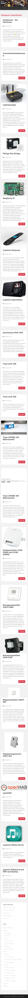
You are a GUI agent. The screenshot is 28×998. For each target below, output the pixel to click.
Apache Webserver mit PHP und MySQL (13, 870)
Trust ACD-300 (9, 364)
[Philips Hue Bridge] (14, 144)
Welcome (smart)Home (8, 927)
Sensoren (7, 938)
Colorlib (13, 996)
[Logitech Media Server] (14, 833)
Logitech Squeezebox (12, 299)
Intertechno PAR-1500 (13, 332)
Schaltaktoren (8, 935)
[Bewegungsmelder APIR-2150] (14, 645)
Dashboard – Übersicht (10, 967)
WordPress (22, 996)
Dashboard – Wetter (9, 973)
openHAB (7, 793)
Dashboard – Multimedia (10, 975)
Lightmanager (9, 105)
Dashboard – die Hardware (10, 21)
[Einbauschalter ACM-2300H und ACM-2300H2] (14, 537)
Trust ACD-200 (9, 396)
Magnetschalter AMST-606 (14, 701)
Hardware (5, 930)
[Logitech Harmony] (14, 239)
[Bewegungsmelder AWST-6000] (14, 594)
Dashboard (5, 965)
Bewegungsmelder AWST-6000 (11, 606)
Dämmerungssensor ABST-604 (12, 755)
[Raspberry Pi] (14, 189)
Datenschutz (6, 986)
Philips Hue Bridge (11, 153)
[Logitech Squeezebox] (14, 289)
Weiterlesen (21, 44)
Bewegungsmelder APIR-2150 (11, 656)
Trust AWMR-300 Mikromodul (11, 497)
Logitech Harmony (11, 250)
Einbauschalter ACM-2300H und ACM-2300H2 (13, 552)
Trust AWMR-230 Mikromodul (11, 438)
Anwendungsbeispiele (9, 962)
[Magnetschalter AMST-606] (14, 692)
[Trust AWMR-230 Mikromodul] (14, 428)
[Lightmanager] (14, 93)
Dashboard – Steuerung (10, 970)
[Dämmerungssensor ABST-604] (14, 741)
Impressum (5, 983)
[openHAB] (14, 787)
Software (5, 951)
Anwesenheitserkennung (14, 54)
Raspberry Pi (9, 198)
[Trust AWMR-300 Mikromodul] (14, 480)
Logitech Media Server (13, 845)
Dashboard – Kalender (9, 978)
